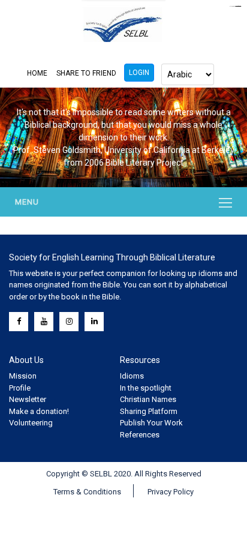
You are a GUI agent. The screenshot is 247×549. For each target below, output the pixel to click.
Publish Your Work (151, 422)
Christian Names (148, 399)
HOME (37, 73)
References (139, 434)
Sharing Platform (148, 411)
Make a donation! (39, 411)
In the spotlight (145, 387)
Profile (20, 387)
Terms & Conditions (87, 491)
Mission (23, 375)
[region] (123, 137)
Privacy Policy (170, 491)
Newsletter (27, 399)
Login (139, 72)
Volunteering (31, 422)
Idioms (132, 375)
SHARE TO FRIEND (86, 73)
